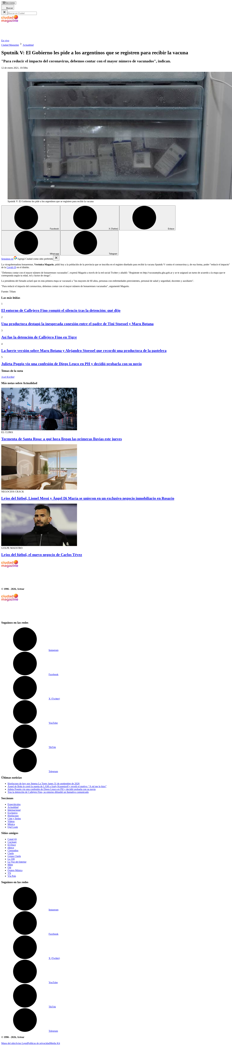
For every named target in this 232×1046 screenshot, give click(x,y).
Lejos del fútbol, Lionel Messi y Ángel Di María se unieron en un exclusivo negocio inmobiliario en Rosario (87, 498)
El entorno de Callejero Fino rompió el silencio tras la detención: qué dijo (60, 310)
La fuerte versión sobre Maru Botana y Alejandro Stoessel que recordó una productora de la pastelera (84, 351)
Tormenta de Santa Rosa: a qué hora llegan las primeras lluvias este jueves (61, 439)
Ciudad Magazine (10, 45)
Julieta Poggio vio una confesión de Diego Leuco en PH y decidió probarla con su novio (71, 364)
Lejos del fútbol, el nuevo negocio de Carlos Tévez (41, 555)
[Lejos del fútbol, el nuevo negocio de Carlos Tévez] (116, 525)
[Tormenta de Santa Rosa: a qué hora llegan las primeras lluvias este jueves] (116, 409)
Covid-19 (11, 267)
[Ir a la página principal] (25, 37)
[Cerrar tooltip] (56, 258)
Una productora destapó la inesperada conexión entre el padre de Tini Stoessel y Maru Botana (77, 324)
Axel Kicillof (7, 377)
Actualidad (28, 45)
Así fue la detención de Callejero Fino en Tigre (39, 337)
